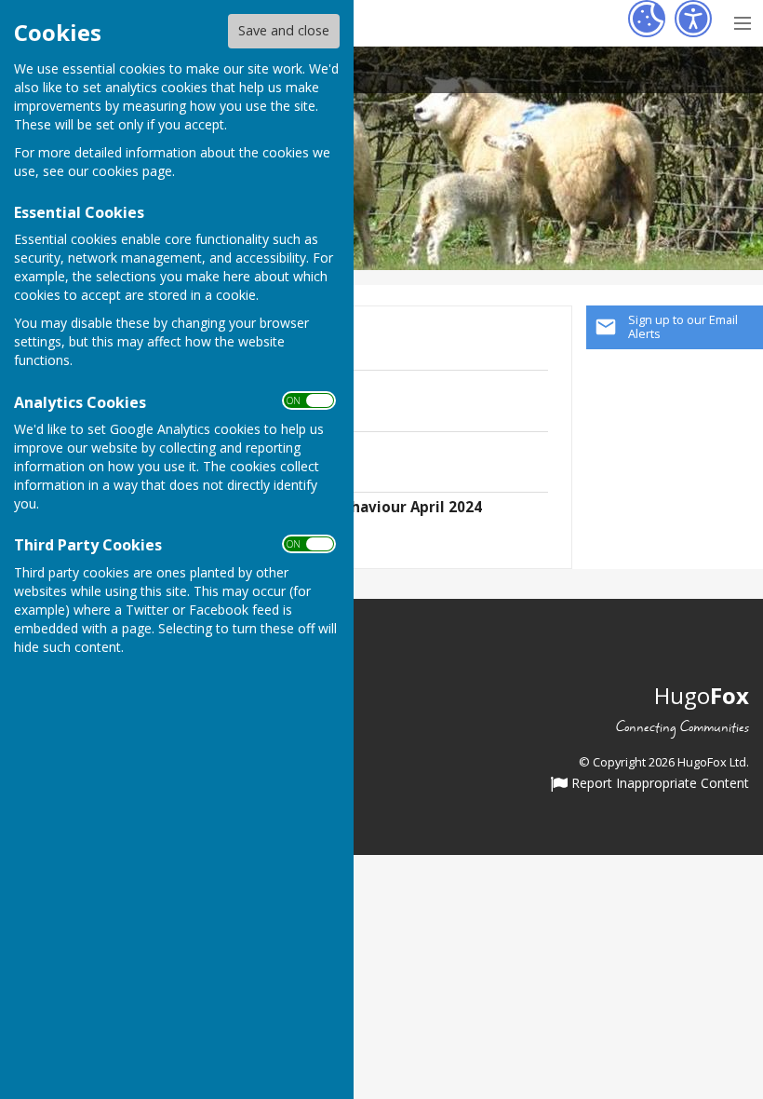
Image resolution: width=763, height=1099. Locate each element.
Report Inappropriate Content (658, 784)
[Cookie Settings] (646, 18)
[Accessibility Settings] (693, 18)
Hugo (701, 695)
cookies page (132, 171)
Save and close (283, 30)
